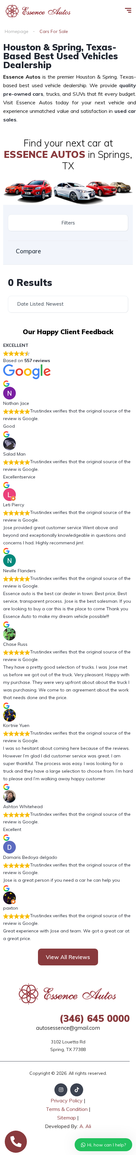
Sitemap (67, 1117)
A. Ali (85, 1126)
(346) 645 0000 (94, 1018)
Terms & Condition (67, 1109)
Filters (68, 223)
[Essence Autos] (38, 11)
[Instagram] (60, 1089)
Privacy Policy (67, 1100)
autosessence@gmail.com (68, 1027)
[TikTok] (76, 1089)
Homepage (16, 31)
